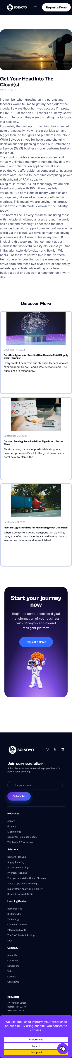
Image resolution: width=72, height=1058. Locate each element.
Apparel (11, 821)
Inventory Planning (17, 872)
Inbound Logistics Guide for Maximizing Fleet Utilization (36, 527)
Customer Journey (17, 924)
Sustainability (14, 914)
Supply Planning (15, 862)
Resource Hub (14, 908)
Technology (13, 919)
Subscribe (19, 796)
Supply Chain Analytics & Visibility (25, 888)
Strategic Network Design (20, 894)
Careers (11, 976)
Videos (10, 971)
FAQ (9, 940)
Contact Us (13, 981)
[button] (62, 1048)
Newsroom (13, 965)
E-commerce (14, 831)
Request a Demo (56, 7)
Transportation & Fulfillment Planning (26, 878)
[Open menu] (35, 7)
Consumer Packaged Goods (22, 836)
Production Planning (17, 867)
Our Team (12, 960)
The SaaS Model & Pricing (21, 935)
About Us (12, 955)
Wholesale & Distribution (20, 842)
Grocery (11, 826)
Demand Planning (16, 856)
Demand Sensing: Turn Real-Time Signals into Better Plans (33, 443)
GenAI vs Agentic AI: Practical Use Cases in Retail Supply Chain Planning (36, 357)
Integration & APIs (16, 930)
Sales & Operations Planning (22, 883)
